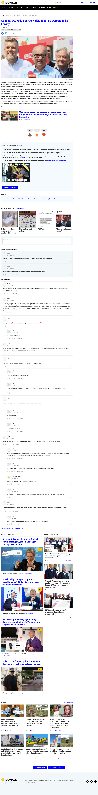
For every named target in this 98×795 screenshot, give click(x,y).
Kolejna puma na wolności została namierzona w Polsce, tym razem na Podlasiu (35, 722)
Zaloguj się (83, 2)
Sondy (54, 780)
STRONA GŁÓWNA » (10, 187)
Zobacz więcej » (27, 119)
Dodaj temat (65, 780)
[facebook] (3, 33)
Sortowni (20, 208)
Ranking (44, 780)
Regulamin (72, 780)
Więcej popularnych (7, 697)
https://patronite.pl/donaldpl (56, 161)
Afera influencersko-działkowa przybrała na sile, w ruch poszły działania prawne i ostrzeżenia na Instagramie (60, 723)
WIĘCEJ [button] (55, 7)
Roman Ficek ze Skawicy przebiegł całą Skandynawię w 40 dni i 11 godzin (60, 751)
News (26, 780)
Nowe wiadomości (68, 702)
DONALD (3, 15)
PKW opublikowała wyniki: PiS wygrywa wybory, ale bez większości (56, 612)
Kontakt (59, 780)
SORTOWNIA (11, 7)
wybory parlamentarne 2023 (14, 29)
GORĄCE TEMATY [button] (30, 7)
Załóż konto (92, 2)
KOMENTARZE (20, 7)
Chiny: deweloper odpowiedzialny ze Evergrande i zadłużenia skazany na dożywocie (10, 722)
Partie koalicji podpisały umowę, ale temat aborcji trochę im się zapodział (57, 556)
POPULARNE (42, 7)
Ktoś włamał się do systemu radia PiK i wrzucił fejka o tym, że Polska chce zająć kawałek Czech (12, 752)
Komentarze (32, 780)
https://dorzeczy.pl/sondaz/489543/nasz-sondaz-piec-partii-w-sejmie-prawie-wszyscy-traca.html (28, 199)
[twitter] (6, 33)
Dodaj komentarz (7, 239)
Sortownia (22, 157)
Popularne (38, 780)
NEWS (3, 7)
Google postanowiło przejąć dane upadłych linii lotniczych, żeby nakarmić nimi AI (37, 751)
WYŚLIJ (13, 33)
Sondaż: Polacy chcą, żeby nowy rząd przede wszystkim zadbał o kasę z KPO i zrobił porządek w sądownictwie (57, 584)
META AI (41, 229)
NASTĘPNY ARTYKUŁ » (56, 767)
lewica (3, 29)
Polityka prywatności (30, 782)
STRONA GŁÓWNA (40, 767)
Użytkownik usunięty (17, 476)
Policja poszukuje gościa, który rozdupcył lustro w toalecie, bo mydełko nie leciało (9, 233)
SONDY (49, 7)
